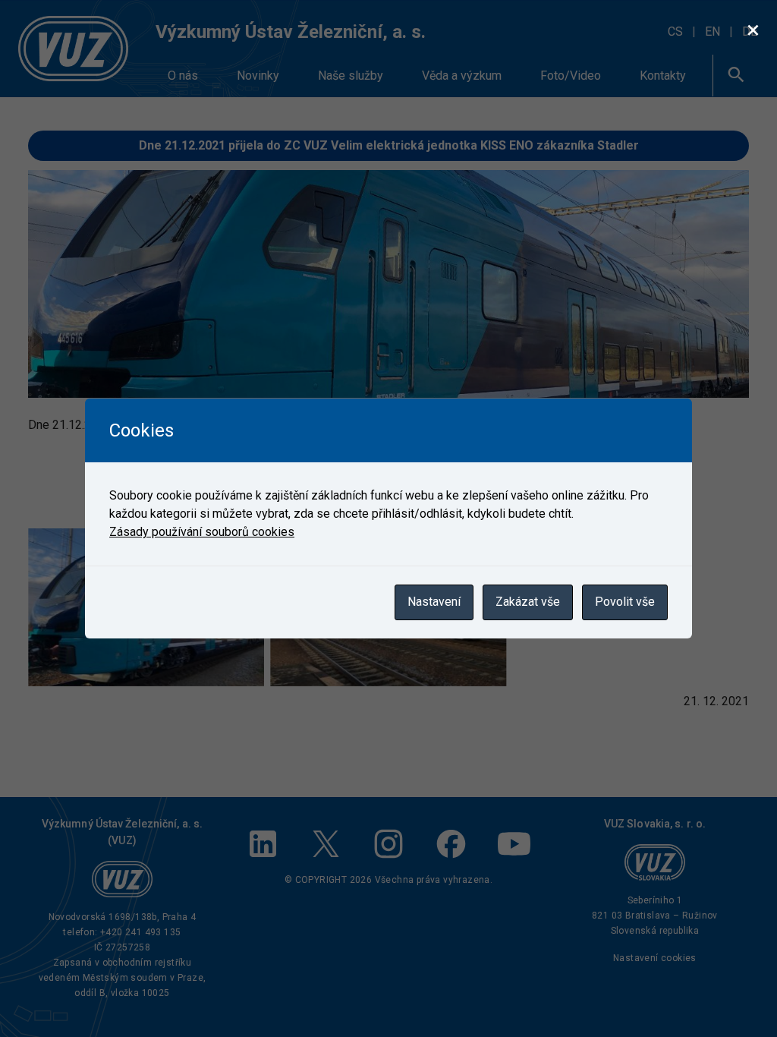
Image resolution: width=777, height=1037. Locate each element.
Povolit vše (625, 601)
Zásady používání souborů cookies (201, 532)
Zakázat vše (527, 601)
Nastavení (434, 601)
